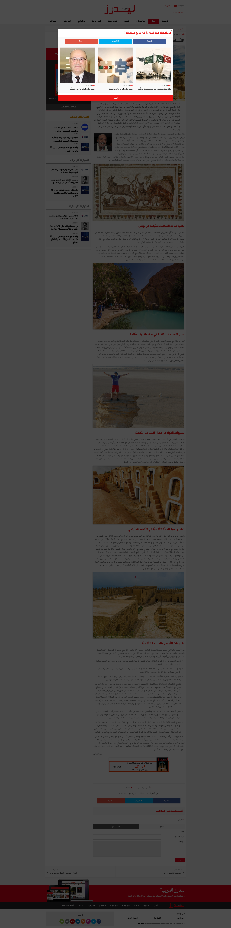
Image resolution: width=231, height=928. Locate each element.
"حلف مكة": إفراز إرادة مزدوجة (121, 89)
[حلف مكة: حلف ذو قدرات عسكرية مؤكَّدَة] (153, 65)
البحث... (89, 8)
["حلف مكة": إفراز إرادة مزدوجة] (115, 65)
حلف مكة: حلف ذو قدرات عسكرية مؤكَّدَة (154, 89)
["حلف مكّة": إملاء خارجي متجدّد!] (77, 65)
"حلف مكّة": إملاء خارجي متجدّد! (82, 89)
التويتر (114, 41)
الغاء (115, 98)
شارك (149, 41)
